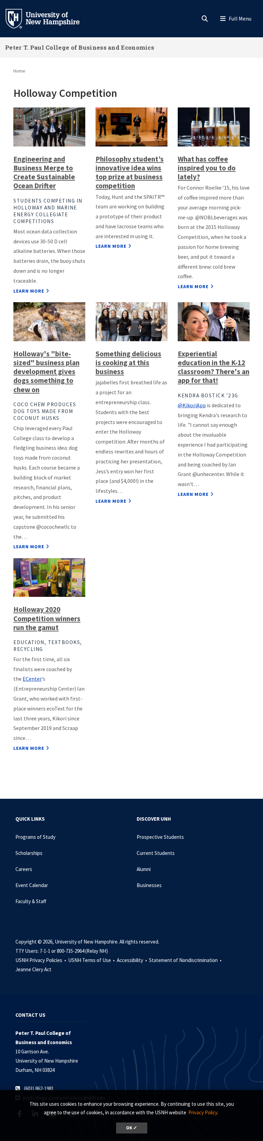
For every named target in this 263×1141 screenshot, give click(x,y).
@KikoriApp (192, 405)
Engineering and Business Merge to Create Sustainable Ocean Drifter (44, 172)
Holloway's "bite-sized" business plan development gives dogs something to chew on (46, 371)
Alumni (144, 869)
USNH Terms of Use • (92, 960)
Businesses (149, 885)
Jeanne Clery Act (33, 969)
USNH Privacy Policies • (41, 960)
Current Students (156, 853)
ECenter (32, 678)
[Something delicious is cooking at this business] (131, 321)
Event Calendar (31, 885)
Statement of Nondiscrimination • (186, 960)
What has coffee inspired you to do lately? (207, 167)
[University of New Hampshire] (48, 18)
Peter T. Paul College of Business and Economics (79, 47)
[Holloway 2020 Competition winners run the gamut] (49, 577)
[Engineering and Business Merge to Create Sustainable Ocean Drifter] (49, 126)
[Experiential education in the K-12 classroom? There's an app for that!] (214, 321)
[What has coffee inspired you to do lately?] (214, 126)
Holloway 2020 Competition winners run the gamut (46, 618)
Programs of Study (35, 837)
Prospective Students (160, 837)
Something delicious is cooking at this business (128, 362)
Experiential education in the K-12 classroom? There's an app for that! (213, 367)
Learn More (28, 291)
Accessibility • (132, 960)
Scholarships (28, 853)
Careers (23, 869)
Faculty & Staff (30, 901)
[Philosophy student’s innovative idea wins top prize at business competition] (131, 126)
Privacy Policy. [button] (203, 1112)
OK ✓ (131, 1128)
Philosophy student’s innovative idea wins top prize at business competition (130, 172)
